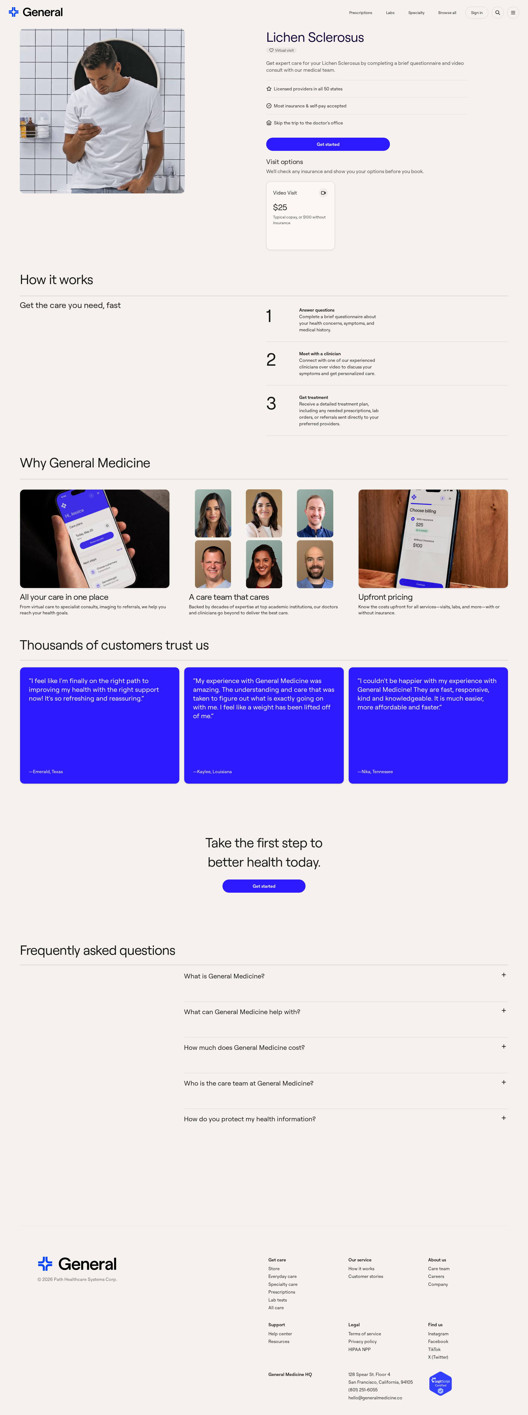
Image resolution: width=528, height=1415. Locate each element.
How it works (361, 1268)
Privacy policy (362, 1341)
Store (274, 1268)
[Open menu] (513, 13)
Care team (439, 1268)
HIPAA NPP (359, 1349)
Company (438, 1284)
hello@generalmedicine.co (375, 1397)
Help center (280, 1333)
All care (276, 1307)
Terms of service (364, 1333)
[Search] (498, 13)
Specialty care (283, 1284)
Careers (436, 1276)
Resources (278, 1341)
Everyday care (282, 1276)
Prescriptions (281, 1292)
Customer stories (365, 1276)
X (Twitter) (438, 1357)
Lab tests (277, 1300)
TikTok (434, 1349)
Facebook (438, 1341)
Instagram (438, 1333)
